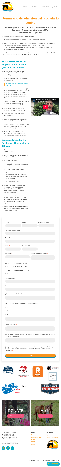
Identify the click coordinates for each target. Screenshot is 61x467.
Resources (34, 6)
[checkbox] (30, 270)
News (33, 444)
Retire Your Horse (36, 437)
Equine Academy (51, 434)
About (25, 6)
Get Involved (45, 6)
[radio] (30, 267)
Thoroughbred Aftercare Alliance (10, 443)
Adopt (55, 6)
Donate (54, 8)
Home (33, 434)
